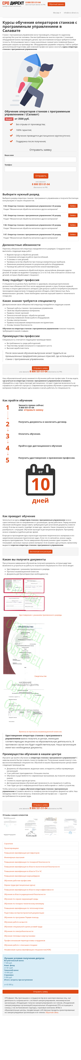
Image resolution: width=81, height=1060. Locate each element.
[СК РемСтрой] (30, 827)
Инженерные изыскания (14, 857)
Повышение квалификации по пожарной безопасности (27, 862)
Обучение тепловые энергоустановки (19, 936)
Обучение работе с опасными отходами (20, 945)
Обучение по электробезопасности (18, 931)
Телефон (8, 165)
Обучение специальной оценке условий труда (23, 927)
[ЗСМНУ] (50, 827)
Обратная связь (51, 1012)
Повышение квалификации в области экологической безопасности (32, 867)
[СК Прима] (70, 827)
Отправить (41, 175)
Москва (56, 13)
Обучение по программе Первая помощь (21, 917)
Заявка (73, 206)
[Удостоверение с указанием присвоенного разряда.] (40, 595)
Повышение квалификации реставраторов (21, 853)
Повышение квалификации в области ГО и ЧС (23, 871)
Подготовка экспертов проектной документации (24, 913)
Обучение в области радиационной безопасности (25, 894)
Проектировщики (11, 848)
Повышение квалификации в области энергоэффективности (29, 890)
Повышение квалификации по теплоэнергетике (23, 908)
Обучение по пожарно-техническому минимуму (24, 903)
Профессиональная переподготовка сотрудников (24, 940)
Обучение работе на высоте (15, 922)
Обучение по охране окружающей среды (21, 899)
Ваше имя (9, 155)
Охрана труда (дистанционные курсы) (19, 885)
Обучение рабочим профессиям (17, 880)
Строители (8, 843)
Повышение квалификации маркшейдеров (22, 876)
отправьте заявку (33, 409)
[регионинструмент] (11, 826)
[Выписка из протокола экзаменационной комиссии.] (40, 703)
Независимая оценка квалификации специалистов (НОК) (27, 950)
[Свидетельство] (40, 645)
